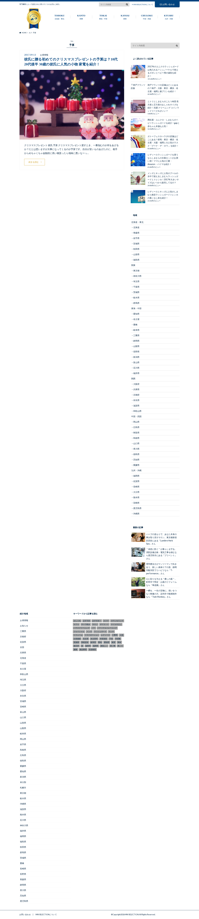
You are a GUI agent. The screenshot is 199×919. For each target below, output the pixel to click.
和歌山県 (137, 411)
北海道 (136, 227)
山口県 (136, 443)
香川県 (136, 449)
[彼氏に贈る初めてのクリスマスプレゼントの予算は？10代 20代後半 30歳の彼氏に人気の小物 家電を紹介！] (72, 137)
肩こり (120, 646)
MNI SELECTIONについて (143, 4)
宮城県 (136, 243)
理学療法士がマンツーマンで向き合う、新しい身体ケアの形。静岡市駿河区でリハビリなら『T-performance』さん (161, 569)
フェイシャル (79, 631)
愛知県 (136, 314)
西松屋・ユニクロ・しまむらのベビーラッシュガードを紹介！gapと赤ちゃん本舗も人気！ (163, 123)
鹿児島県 (137, 508)
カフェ (76, 624)
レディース (105, 635)
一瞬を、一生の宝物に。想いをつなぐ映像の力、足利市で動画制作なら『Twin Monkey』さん (161, 593)
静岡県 (136, 341)
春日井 (76, 646)
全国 (22, 647)
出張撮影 (77, 639)
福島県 (136, 260)
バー (93, 628)
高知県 (136, 459)
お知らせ (24, 625)
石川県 (136, 368)
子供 (111, 639)
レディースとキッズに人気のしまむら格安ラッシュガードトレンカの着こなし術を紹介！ (163, 194)
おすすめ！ (96, 621)
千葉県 (136, 287)
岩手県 (136, 238)
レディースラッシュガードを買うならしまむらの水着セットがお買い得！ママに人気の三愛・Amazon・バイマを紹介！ (163, 159)
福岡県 (136, 476)
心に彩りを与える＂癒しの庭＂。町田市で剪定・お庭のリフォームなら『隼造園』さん (161, 582)
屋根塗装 (84, 642)
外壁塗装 (103, 639)
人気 (121, 635)
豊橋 (135, 324)
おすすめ (86, 621)
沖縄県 (136, 513)
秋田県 (136, 249)
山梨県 (136, 346)
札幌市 (23, 787)
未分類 (23, 782)
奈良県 (136, 400)
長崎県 (136, 486)
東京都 (136, 270)
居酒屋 (76, 642)
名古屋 (136, 319)
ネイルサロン (116, 624)
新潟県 (136, 357)
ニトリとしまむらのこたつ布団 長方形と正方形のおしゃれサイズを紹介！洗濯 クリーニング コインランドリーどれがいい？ (163, 106)
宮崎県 (136, 503)
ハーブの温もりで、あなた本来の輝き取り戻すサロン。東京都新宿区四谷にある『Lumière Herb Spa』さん (161, 539)
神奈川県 (137, 276)
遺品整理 (83, 649)
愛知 (100, 642)
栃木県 (136, 297)
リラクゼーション (92, 635)
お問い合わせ (168, 4)
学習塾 (117, 639)
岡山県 (136, 422)
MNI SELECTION (132, 914)
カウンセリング (117, 621)
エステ (106, 621)
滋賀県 (136, 405)
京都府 (136, 395)
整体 (119, 642)
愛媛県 (136, 465)
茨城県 (136, 292)
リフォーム (78, 635)
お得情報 (24, 620)
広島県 (136, 427)
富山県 (136, 362)
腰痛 (75, 649)
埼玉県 (136, 281)
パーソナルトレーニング (107, 628)
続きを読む (34, 162)
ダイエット (104, 624)
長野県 (136, 351)
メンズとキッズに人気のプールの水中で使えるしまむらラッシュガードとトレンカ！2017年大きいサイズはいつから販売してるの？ (163, 178)
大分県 (136, 492)
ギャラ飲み (85, 624)
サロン (95, 624)
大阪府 (136, 384)
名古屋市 (94, 639)
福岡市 (88, 646)
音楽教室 (92, 649)
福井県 (136, 373)
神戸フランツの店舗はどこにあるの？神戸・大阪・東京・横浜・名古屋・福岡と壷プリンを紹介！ (163, 88)
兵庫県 (136, 389)
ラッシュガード (100, 631)
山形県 (136, 254)
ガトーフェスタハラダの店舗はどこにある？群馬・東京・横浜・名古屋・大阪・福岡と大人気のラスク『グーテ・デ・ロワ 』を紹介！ (163, 141)
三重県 (136, 335)
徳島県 (136, 454)
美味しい (104, 646)
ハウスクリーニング (81, 628)
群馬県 (136, 303)
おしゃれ (77, 621)
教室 (113, 642)
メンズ (89, 631)
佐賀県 (136, 481)
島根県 (136, 438)
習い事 (112, 646)
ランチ (111, 631)
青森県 (136, 233)
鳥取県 (136, 432)
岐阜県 (136, 330)
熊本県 (136, 497)
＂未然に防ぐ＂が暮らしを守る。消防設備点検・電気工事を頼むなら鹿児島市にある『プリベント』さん (161, 554)
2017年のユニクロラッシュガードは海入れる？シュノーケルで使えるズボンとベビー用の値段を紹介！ (163, 71)
